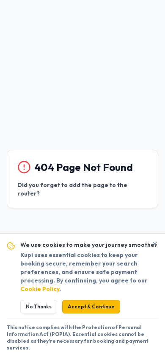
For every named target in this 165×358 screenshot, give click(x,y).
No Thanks (39, 306)
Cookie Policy (39, 289)
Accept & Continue (91, 306)
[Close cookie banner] (154, 244)
